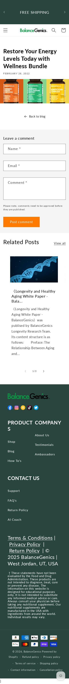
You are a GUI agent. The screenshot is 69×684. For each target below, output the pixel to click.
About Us (42, 435)
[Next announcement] (65, 12)
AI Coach (14, 519)
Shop (11, 441)
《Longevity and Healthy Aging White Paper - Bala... (33, 296)
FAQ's (12, 500)
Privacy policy (51, 657)
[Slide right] (43, 371)
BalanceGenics (32, 651)
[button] (5, 30)
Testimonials (44, 444)
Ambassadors (45, 454)
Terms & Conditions (30, 538)
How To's (14, 460)
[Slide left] (25, 371)
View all (60, 243)
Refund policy (30, 657)
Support (14, 490)
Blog (11, 451)
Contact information (23, 670)
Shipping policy (49, 663)
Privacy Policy (24, 544)
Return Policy (18, 510)
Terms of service (25, 663)
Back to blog (37, 116)
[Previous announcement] (4, 12)
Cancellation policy (51, 670)
